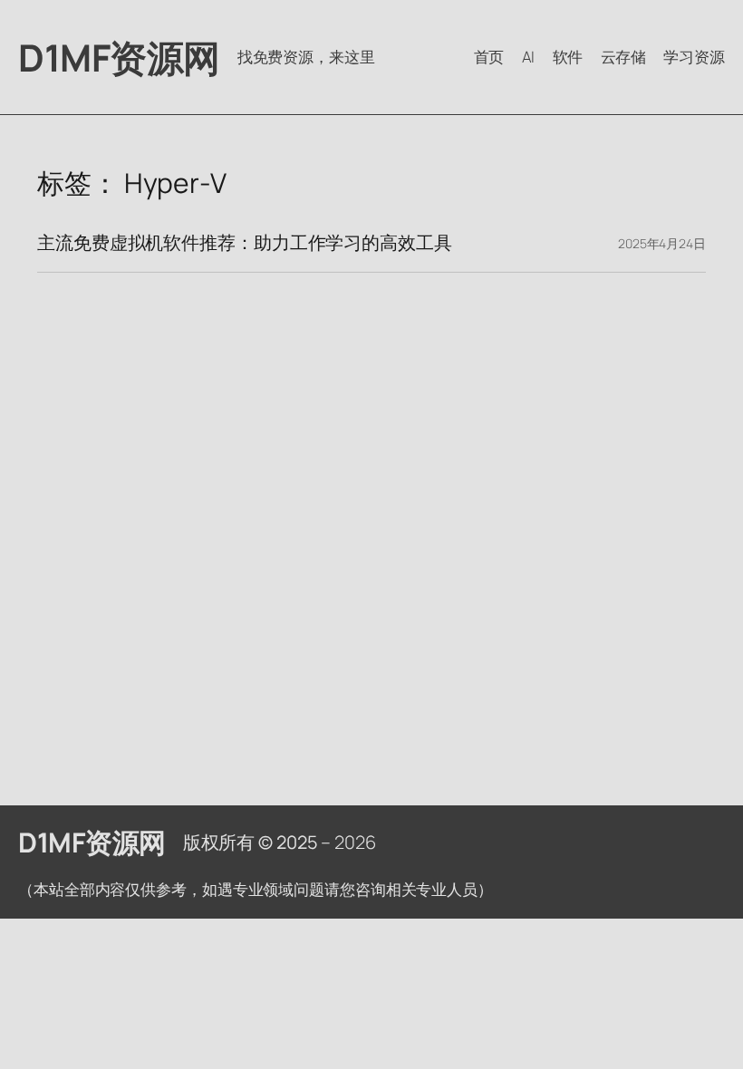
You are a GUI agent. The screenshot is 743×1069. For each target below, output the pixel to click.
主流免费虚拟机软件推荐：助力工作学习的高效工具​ (244, 243)
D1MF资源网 (119, 57)
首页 (489, 56)
